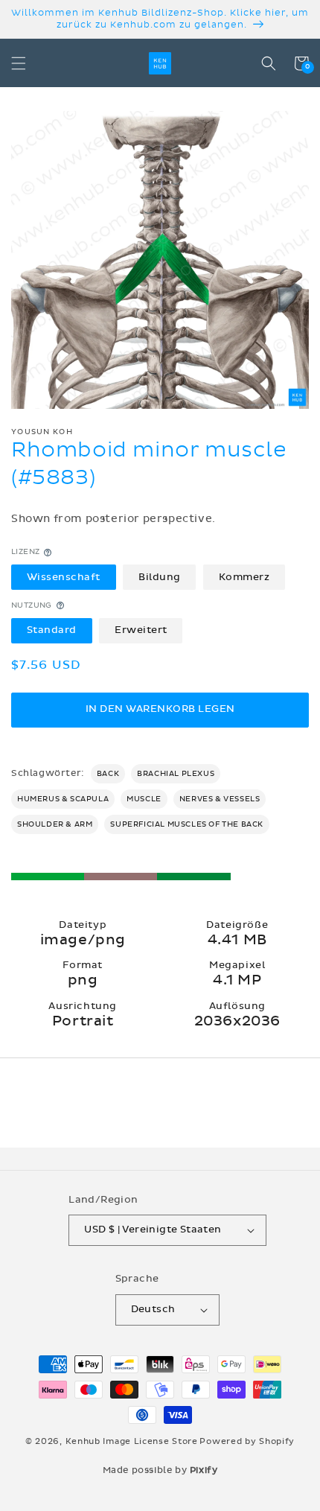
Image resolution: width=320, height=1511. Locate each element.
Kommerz (244, 577)
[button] (18, 63)
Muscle (144, 799)
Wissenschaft (63, 577)
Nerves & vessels (219, 799)
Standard (52, 630)
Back (108, 773)
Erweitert (141, 630)
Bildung (159, 577)
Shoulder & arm (54, 824)
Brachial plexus (175, 773)
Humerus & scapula (63, 799)
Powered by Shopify (247, 1441)
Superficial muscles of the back (186, 824)
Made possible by (160, 1470)
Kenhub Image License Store (131, 1441)
